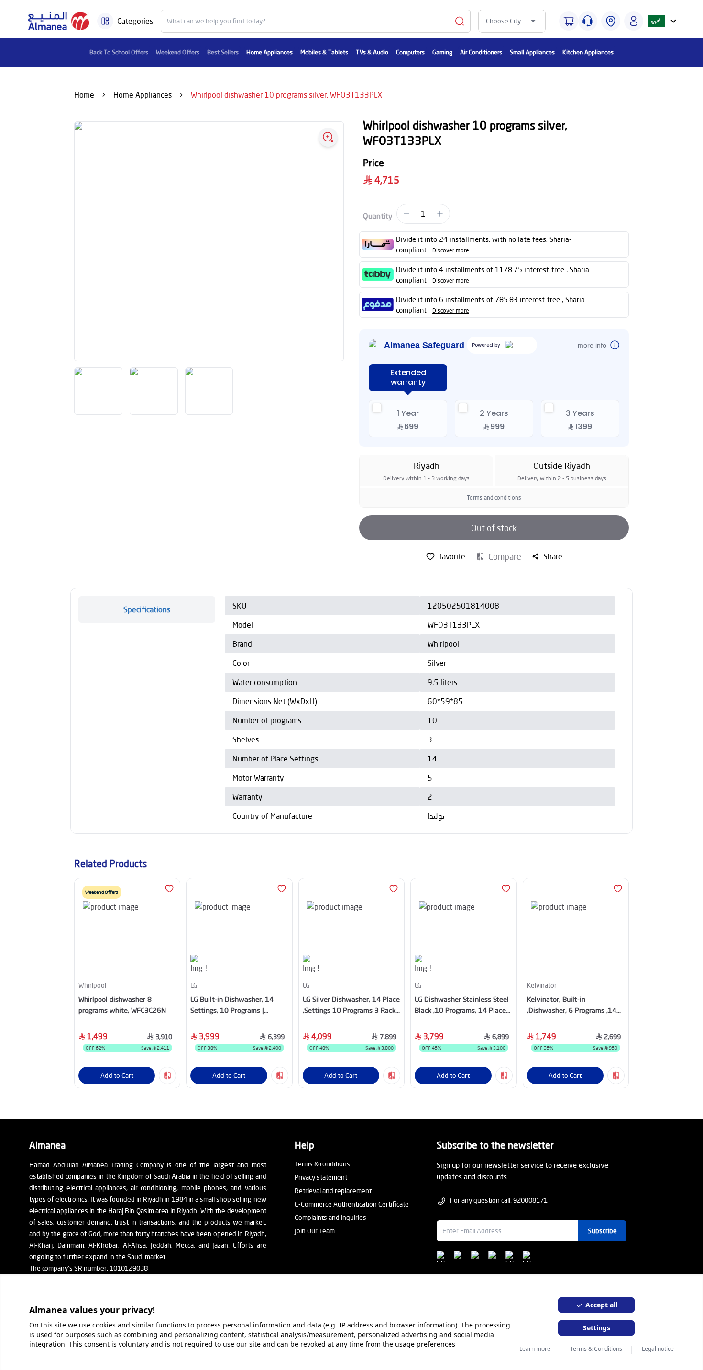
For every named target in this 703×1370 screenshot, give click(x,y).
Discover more (450, 250)
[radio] (408, 418)
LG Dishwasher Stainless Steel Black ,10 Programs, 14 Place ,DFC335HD (462, 1005)
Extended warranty (408, 377)
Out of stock (494, 527)
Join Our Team (315, 1231)
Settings (596, 1327)
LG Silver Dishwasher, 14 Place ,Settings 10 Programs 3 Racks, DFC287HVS (351, 1005)
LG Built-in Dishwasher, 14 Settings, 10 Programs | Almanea (232, 1005)
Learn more (534, 1349)
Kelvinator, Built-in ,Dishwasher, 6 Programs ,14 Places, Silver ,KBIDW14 (571, 1005)
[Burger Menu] (105, 21)
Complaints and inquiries (330, 1217)
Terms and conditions (494, 497)
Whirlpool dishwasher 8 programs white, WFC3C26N (122, 1004)
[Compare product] (167, 1075)
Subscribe (602, 1231)
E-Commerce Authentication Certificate (352, 1204)
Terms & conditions (322, 1164)
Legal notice (658, 1349)
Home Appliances (142, 94)
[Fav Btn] (169, 888)
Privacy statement (321, 1177)
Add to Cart (116, 1075)
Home (84, 94)
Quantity (378, 215)
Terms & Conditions (596, 1349)
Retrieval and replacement (333, 1190)
